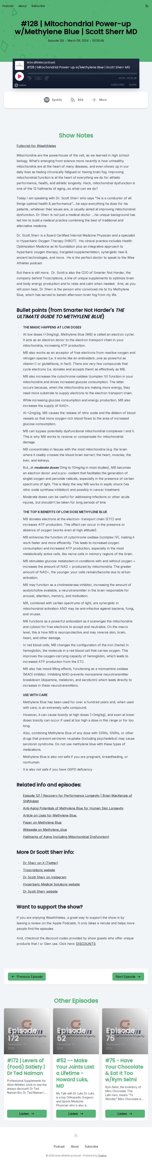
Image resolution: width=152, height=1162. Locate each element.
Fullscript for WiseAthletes (36, 146)
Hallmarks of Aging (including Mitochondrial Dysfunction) (66, 837)
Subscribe (38, 6)
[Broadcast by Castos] (20, 85)
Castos (102, 1155)
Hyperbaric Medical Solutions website (51, 884)
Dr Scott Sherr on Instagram (44, 877)
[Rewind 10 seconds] (30, 78)
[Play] (19, 76)
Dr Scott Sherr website (40, 891)
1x (38, 78)
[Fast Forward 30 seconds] (47, 78)
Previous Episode (30, 977)
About (22, 6)
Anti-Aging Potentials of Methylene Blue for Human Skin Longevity (73, 808)
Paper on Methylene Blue (42, 822)
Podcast (8, 6)
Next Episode (125, 977)
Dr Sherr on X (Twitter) (40, 863)
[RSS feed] (146, 6)
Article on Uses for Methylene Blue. (50, 815)
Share (133, 84)
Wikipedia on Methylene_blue (45, 830)
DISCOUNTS (86, 944)
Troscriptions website (39, 870)
